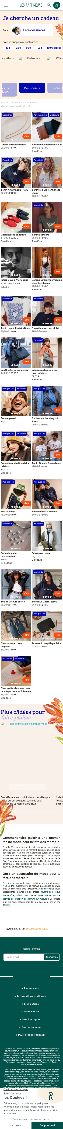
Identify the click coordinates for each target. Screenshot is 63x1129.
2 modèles (37, 151)
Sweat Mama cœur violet (45, 328)
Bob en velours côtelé (13, 602)
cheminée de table (16, 1070)
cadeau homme (26, 1051)
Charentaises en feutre (13, 235)
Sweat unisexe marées (44, 512)
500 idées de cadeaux (44, 1076)
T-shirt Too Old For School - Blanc (46, 191)
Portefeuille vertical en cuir (47, 145)
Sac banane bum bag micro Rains (46, 420)
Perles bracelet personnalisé (9, 555)
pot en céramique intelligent (39, 1070)
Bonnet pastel (8, 418)
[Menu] (6, 5)
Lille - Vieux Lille (35, 1065)
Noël (26, 1083)
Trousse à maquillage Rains (46, 643)
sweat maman (45, 895)
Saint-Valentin (23, 1086)
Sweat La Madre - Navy (44, 602)
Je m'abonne (52, 957)
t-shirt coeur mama (26, 895)
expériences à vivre (44, 1056)
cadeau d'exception (28, 1053)
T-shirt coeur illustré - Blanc (15, 328)
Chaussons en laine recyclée (11, 645)
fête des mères (48, 1083)
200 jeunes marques (51, 1058)
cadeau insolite (10, 1053)
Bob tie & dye (8, 512)
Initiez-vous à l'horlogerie (14, 280)
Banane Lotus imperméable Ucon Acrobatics (47, 281)
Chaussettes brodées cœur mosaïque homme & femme (16, 690)
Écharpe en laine (41, 553)
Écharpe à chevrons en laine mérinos (44, 371)
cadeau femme (49, 1051)
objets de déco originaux (47, 1074)
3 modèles (37, 290)
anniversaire (11, 1086)
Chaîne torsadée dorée (13, 145)
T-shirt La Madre (40, 235)
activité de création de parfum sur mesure (25, 899)
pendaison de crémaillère (40, 1086)
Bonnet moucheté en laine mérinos (15, 465)
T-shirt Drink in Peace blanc (46, 463)
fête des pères (35, 1083)
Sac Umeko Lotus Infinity (14, 370)
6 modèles (37, 380)
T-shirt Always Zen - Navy (14, 190)
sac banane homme (24, 1074)
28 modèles (6, 563)
